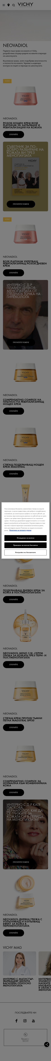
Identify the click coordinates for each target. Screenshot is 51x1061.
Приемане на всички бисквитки (25, 545)
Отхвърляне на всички (25, 538)
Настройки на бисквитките (25, 552)
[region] (25, 530)
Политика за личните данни (20, 530)
